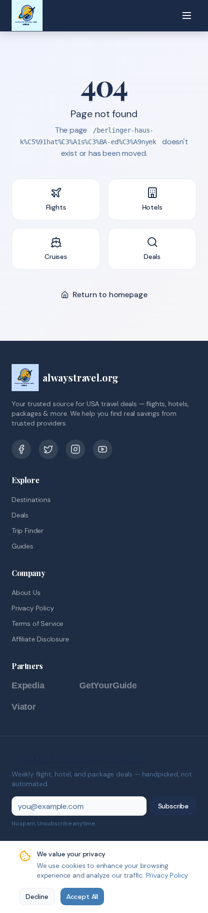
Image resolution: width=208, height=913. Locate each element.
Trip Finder (28, 530)
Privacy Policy (33, 608)
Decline (37, 896)
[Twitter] (48, 449)
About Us (26, 592)
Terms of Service (37, 623)
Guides (22, 546)
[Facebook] (21, 449)
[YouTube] (102, 449)
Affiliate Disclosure (40, 639)
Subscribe (173, 806)
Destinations (31, 499)
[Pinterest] (75, 449)
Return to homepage (110, 294)
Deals (20, 515)
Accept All (82, 896)
